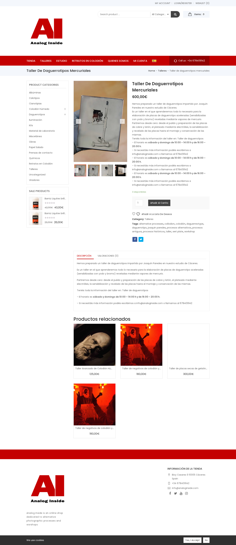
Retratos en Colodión (41, 163)
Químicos (34, 158)
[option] (80, 170)
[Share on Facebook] (134, 239)
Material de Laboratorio (42, 130)
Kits (31, 125)
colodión (180, 223)
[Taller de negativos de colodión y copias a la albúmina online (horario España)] (141, 345)
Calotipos (34, 98)
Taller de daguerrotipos (190, 138)
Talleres (162, 70)
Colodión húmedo (39, 109)
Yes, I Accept (192, 540)
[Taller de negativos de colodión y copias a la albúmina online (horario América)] (94, 404)
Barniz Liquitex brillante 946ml (55, 198)
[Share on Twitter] (141, 239)
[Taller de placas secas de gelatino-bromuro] (188, 345)
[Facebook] (170, 493)
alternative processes (151, 223)
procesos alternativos (179, 227)
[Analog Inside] (47, 488)
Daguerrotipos (37, 114)
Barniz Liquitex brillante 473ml (55, 213)
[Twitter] (175, 493)
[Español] (155, 60)
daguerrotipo (139, 227)
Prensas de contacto (40, 152)
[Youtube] (181, 493)
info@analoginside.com (185, 488)
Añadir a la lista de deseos (156, 214)
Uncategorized (37, 174)
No (206, 540)
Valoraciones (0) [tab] (108, 255)
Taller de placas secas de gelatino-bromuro (193, 368)
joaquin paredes (157, 227)
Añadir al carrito (159, 202)
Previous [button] (78, 121)
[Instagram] (186, 493)
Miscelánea (35, 136)
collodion (170, 223)
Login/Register (183, 3)
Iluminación (35, 120)
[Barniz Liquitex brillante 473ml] (35, 218)
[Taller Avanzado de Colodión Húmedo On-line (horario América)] (94, 345)
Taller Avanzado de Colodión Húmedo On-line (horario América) (111, 368)
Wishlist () (203, 3)
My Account (162, 3)
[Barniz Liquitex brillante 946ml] (35, 203)
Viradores (34, 180)
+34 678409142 (180, 483)
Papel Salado (36, 147)
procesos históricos (154, 231)
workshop (189, 231)
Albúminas (35, 92)
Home (151, 70)
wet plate (178, 231)
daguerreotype (195, 223)
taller (168, 231)
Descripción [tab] (84, 255)
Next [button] (122, 121)
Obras (32, 141)
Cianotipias (35, 103)
